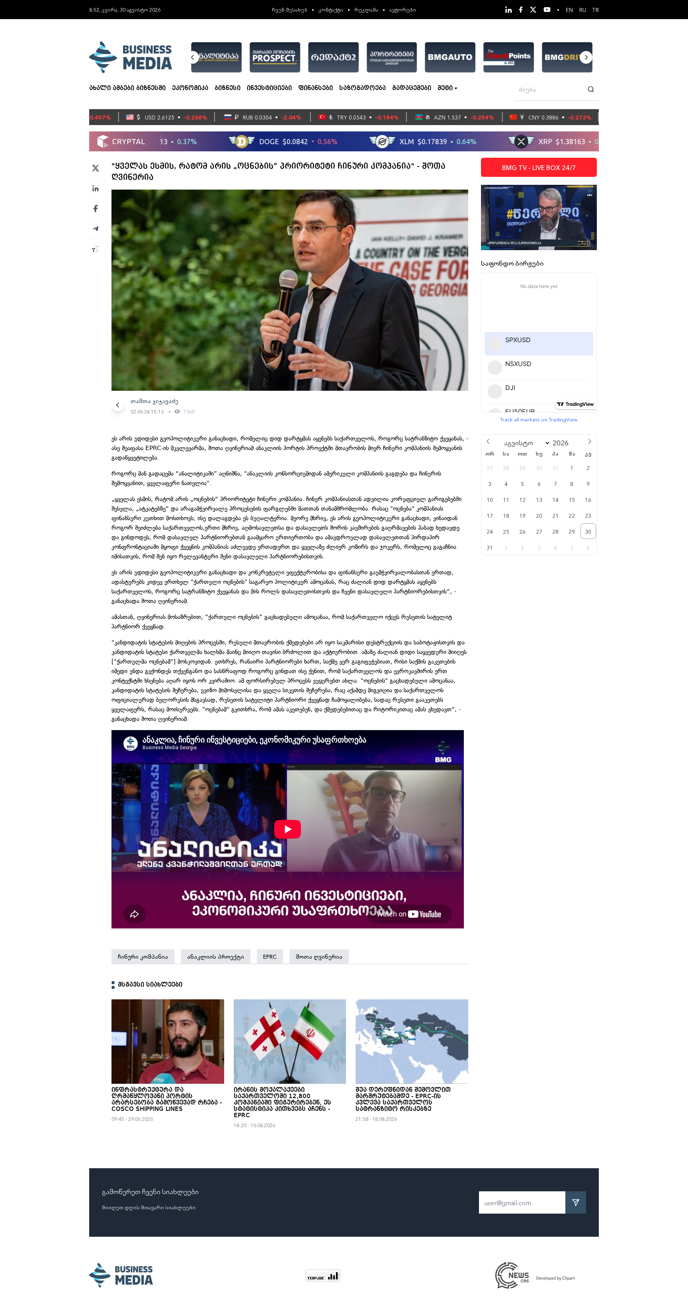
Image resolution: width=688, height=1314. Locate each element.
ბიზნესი (227, 88)
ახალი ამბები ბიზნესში (127, 88)
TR (595, 10)
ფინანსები (315, 88)
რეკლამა (366, 9)
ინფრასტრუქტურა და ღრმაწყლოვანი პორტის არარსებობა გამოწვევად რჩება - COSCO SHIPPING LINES (166, 1099)
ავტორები (402, 9)
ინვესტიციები (269, 88)
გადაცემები (411, 88)
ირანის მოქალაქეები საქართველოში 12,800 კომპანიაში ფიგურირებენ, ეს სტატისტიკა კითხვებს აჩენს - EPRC (282, 1103)
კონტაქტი (331, 9)
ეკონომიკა (190, 88)
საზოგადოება (362, 88)
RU (582, 10)
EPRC (270, 956)
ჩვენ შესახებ (289, 9)
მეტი (445, 88)
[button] (192, 57)
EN (569, 10)
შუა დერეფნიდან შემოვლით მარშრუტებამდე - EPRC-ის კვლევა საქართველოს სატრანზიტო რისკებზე (403, 1099)
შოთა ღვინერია (319, 956)
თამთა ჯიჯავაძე (154, 401)
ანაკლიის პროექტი (215, 956)
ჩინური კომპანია (143, 956)
